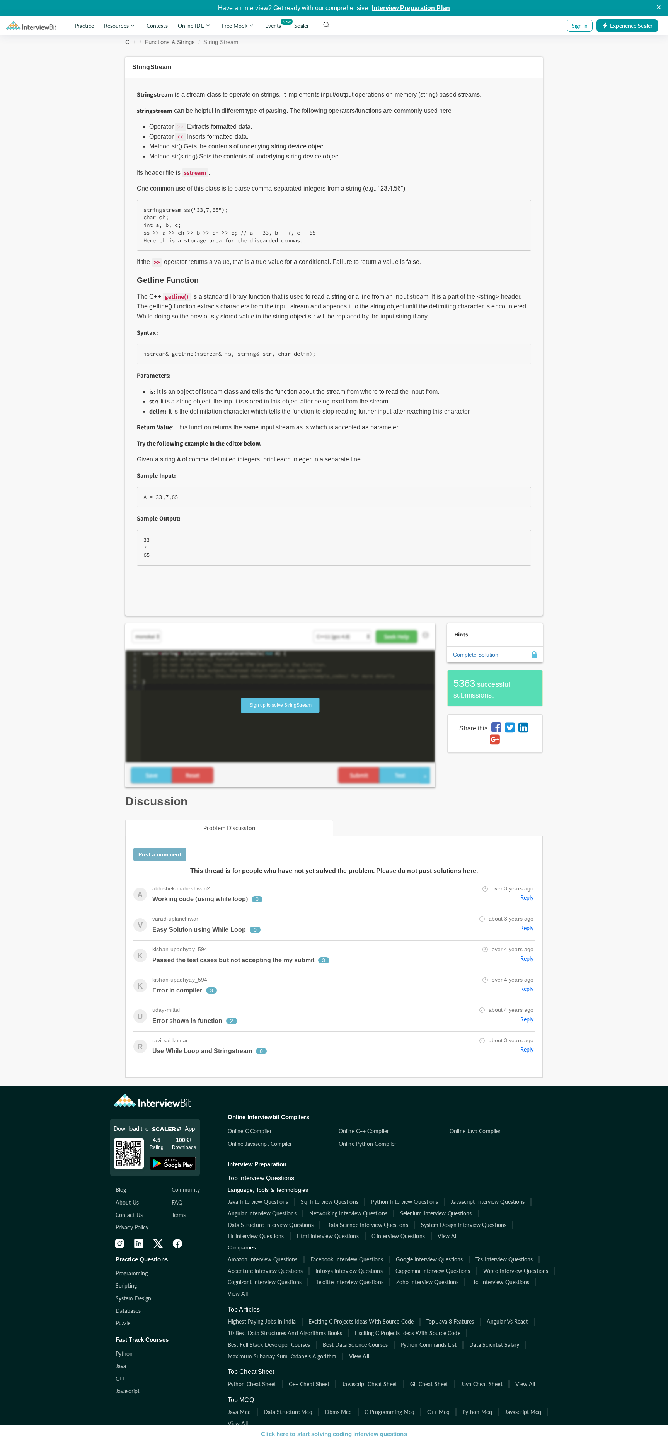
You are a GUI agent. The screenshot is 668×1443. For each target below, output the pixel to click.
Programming (132, 1273)
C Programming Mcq (389, 1412)
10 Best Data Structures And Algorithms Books (285, 1333)
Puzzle (123, 1323)
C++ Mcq (438, 1412)
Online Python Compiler (367, 1143)
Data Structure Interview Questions (271, 1225)
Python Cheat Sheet (252, 1384)
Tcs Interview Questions (504, 1259)
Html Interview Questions (327, 1236)
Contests (157, 25)
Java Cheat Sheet (482, 1384)
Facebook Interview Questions (346, 1259)
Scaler (301, 25)
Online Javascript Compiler (260, 1143)
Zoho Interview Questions (427, 1282)
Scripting (126, 1285)
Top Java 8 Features (450, 1321)
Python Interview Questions (404, 1201)
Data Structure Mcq (288, 1412)
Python (124, 1353)
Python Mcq (477, 1412)
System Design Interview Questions (463, 1225)
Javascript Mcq (523, 1412)
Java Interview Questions (258, 1201)
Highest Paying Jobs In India (262, 1321)
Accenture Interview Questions (265, 1271)
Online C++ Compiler (364, 1131)
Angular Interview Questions (262, 1213)
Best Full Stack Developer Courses (269, 1344)
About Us (127, 1202)
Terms (179, 1215)
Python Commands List (428, 1344)
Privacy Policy (132, 1227)
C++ (130, 42)
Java (121, 1366)
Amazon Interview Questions (263, 1259)
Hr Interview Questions (256, 1236)
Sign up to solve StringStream (280, 705)
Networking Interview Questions (348, 1213)
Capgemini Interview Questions (432, 1271)
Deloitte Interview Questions (348, 1282)
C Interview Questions (398, 1236)
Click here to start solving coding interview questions (334, 1434)
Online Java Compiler (475, 1131)
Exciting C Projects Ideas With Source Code (361, 1321)
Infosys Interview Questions (349, 1271)
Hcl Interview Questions (500, 1282)
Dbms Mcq (338, 1412)
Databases (128, 1310)
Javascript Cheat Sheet (369, 1384)
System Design (133, 1298)
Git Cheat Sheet (429, 1384)
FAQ (177, 1202)
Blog (121, 1189)
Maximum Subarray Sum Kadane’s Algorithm (282, 1356)
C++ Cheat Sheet (309, 1384)
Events (274, 24)
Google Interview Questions (429, 1259)
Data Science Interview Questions (367, 1225)
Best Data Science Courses (355, 1344)
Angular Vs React (507, 1321)
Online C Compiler (250, 1131)
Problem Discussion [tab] (229, 827)
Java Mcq (239, 1412)
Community (186, 1189)
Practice (84, 25)
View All (448, 1236)
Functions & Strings (170, 42)
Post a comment (159, 854)
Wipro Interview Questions (516, 1271)
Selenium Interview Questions (436, 1213)
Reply (527, 897)
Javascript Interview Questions (488, 1201)
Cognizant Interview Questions (265, 1282)
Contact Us (129, 1215)
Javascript (128, 1391)
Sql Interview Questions (329, 1201)
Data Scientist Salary (494, 1344)
